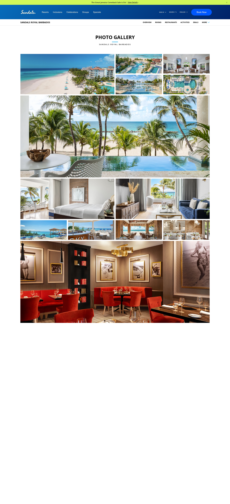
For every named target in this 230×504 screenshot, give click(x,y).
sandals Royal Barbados (35, 22)
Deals (195, 22)
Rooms (158, 22)
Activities (185, 22)
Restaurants (171, 22)
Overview (147, 22)
